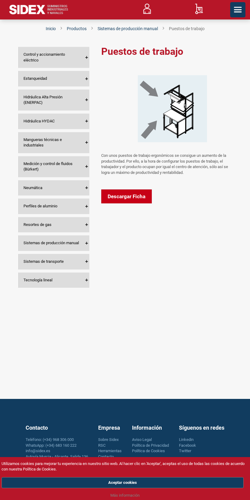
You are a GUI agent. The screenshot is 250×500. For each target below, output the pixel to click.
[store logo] (38, 10)
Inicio (51, 28)
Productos (77, 28)
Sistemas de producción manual (128, 28)
